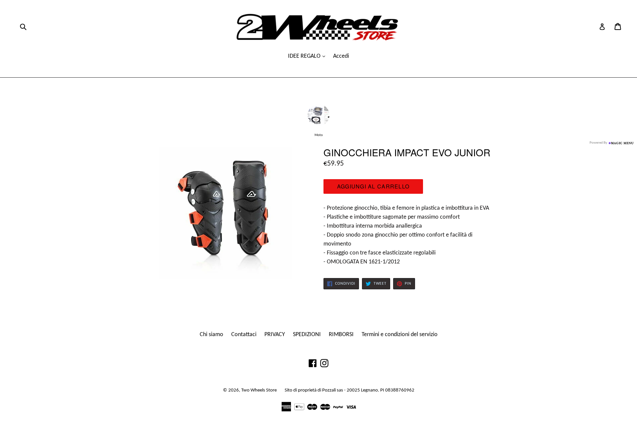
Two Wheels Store (259, 390)
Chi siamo (211, 334)
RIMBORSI (341, 334)
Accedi (341, 56)
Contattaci (243, 334)
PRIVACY (274, 334)
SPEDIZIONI (307, 334)
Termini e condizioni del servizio (400, 334)
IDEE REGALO (305, 56)
